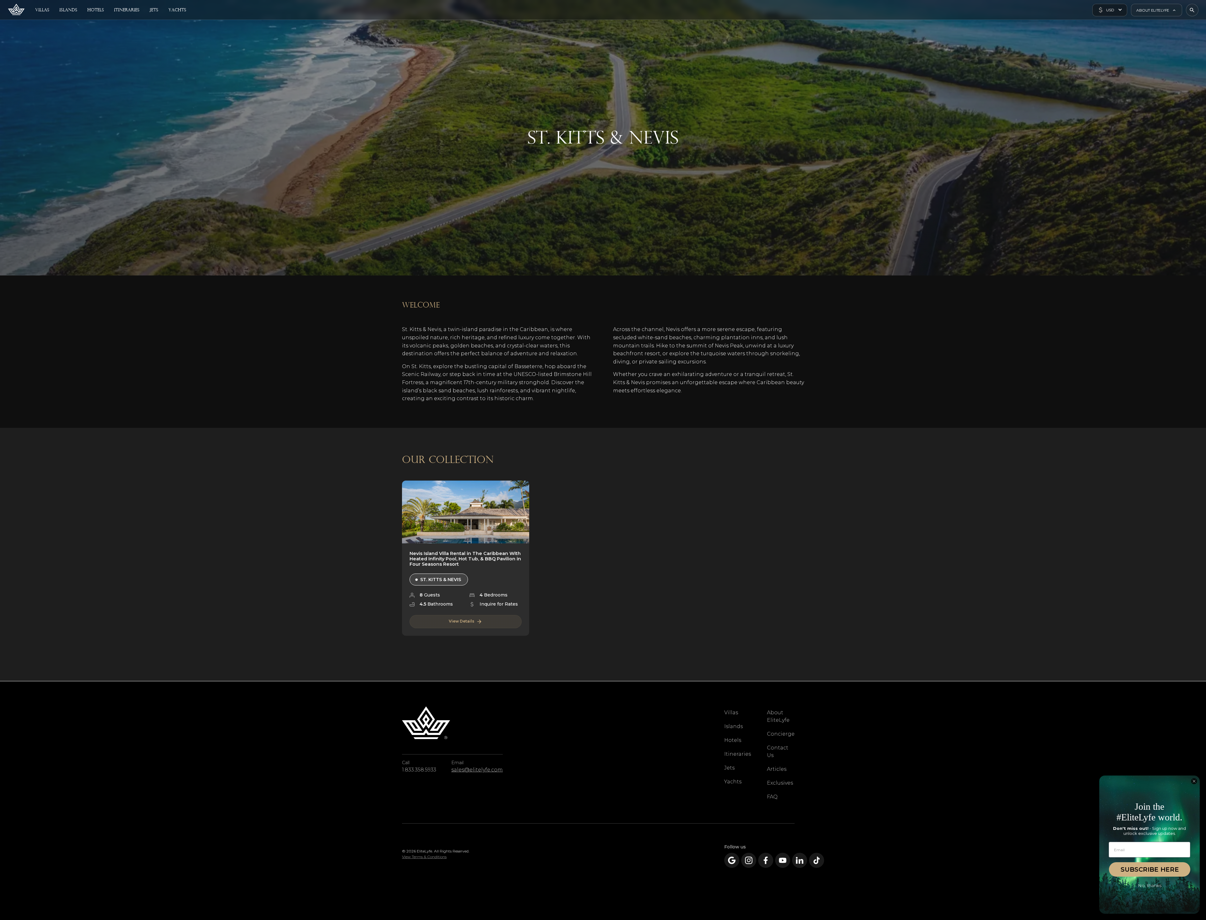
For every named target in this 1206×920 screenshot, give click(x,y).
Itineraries (737, 754)
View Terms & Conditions (424, 856)
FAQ (772, 797)
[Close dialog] (1194, 781)
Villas (731, 713)
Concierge (781, 734)
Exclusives (780, 783)
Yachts (733, 782)
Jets (729, 768)
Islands (733, 726)
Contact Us (777, 751)
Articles (776, 769)
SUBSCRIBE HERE (1150, 869)
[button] (1109, 10)
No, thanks (1149, 885)
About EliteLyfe (778, 716)
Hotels (732, 740)
